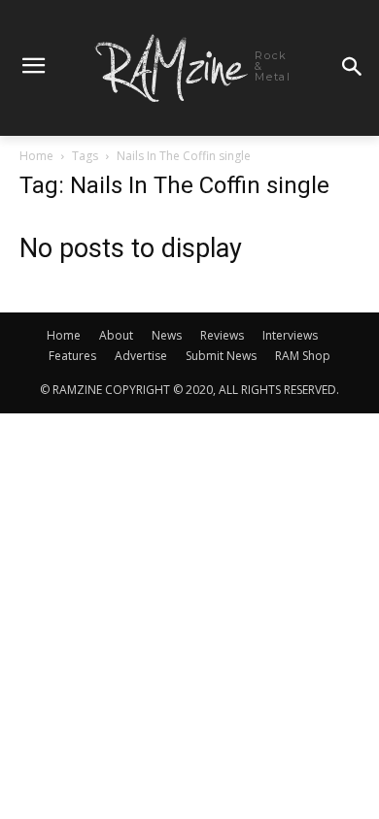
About (116, 335)
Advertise (141, 355)
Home (36, 155)
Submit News (221, 355)
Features (72, 355)
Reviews (222, 335)
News (167, 335)
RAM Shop (302, 355)
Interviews (290, 335)
